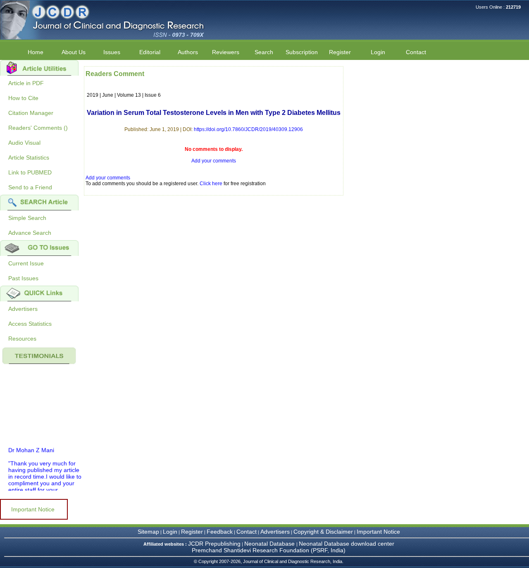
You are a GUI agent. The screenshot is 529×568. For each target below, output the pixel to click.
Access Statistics (30, 323)
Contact (416, 52)
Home (35, 52)
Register (192, 531)
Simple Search (27, 218)
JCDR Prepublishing (214, 543)
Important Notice (33, 509)
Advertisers (23, 308)
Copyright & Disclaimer (323, 531)
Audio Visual (24, 142)
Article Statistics (28, 157)
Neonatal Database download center (346, 543)
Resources (22, 338)
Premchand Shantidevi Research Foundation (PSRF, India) (269, 550)
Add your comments (213, 161)
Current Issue (26, 263)
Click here (211, 183)
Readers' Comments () (38, 127)
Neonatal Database (270, 543)
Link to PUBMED (30, 172)
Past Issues (23, 278)
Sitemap (148, 531)
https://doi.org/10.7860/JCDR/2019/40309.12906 (248, 129)
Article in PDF (26, 83)
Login (378, 52)
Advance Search (29, 232)
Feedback (220, 531)
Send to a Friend (30, 187)
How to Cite (23, 98)
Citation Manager (30, 113)
